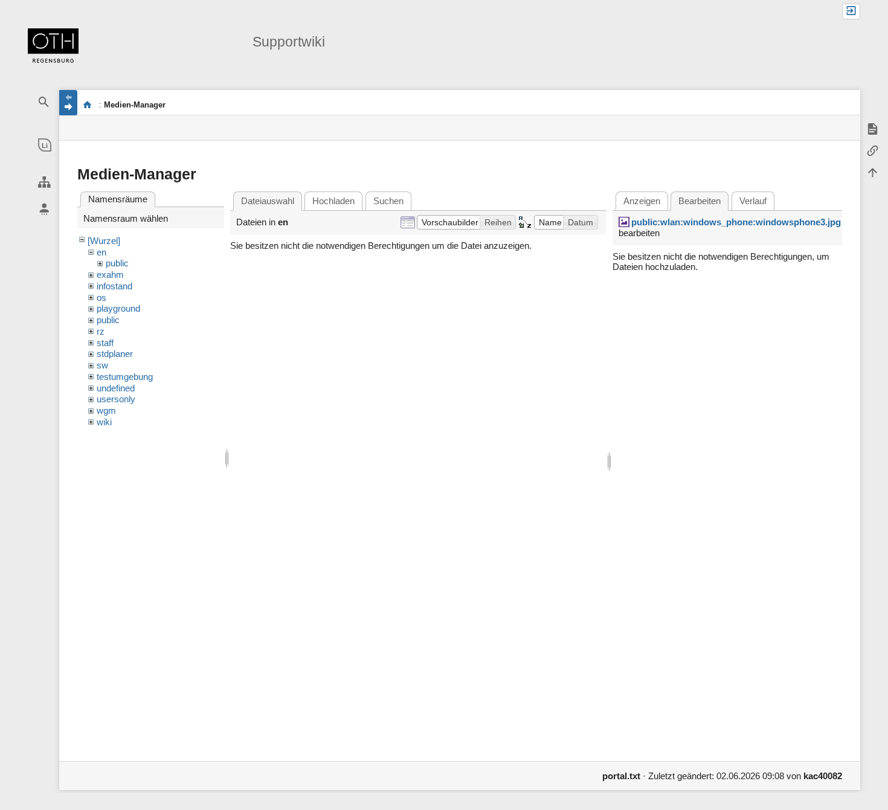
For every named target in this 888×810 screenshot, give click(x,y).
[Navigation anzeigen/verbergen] (68, 102)
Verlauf (753, 201)
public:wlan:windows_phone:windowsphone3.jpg (736, 222)
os (101, 297)
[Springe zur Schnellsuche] (44, 102)
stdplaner (115, 354)
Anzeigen (641, 201)
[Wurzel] (104, 241)
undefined (116, 388)
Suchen (388, 201)
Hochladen (333, 201)
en (101, 252)
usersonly (116, 399)
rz (101, 331)
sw (102, 365)
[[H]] (53, 47)
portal (87, 104)
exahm (110, 274)
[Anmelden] (851, 11)
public (117, 263)
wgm (106, 410)
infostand (114, 286)
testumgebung (125, 376)
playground (118, 308)
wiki (104, 422)
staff (105, 343)
